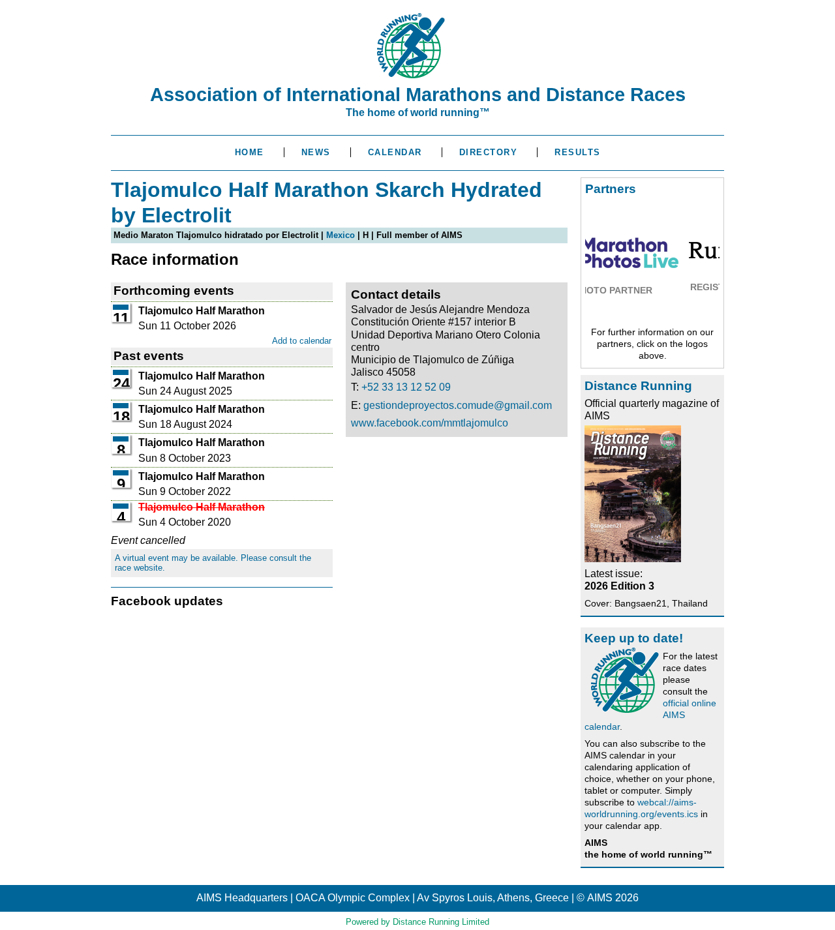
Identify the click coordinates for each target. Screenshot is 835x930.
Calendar (395, 152)
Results (577, 152)
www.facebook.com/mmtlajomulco (429, 422)
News (316, 152)
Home (249, 152)
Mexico (340, 235)
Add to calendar (301, 341)
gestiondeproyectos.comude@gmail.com (457, 405)
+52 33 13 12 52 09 (406, 387)
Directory (488, 152)
